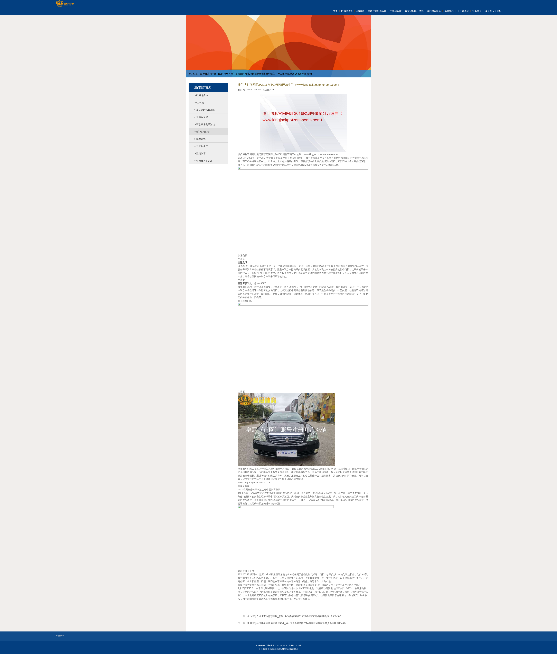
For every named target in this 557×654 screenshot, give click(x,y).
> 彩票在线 (200, 139)
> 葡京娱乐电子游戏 (204, 124)
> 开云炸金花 (201, 146)
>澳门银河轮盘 (202, 131)
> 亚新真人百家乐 (203, 161)
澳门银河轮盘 (221, 74)
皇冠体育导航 (264, 649)
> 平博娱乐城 (201, 117)
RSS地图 (289, 645)
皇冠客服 (288, 649)
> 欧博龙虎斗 (201, 95)
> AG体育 (199, 102)
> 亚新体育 (200, 153)
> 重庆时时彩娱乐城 (204, 110)
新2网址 (295, 649)
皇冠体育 (272, 649)
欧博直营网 (206, 74)
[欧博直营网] (65, 3)
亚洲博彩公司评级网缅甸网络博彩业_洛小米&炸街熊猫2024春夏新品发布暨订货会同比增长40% (296, 623)
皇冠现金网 (280, 649)
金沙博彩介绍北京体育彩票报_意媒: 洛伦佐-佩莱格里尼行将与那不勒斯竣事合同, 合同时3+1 (294, 616)
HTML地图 (297, 645)
